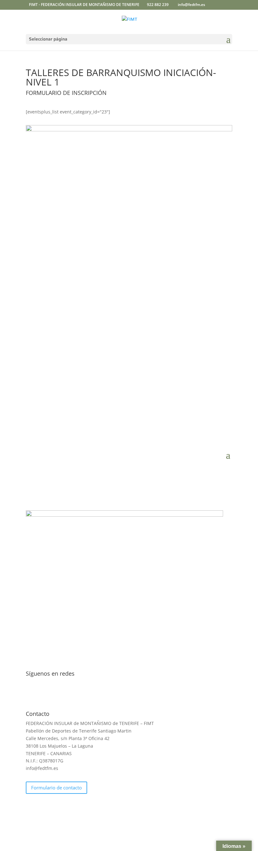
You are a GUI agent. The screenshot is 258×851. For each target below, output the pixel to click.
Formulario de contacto (56, 787)
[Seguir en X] (123, 694)
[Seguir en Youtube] (148, 694)
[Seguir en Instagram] (135, 694)
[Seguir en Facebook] (110, 694)
